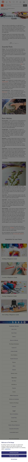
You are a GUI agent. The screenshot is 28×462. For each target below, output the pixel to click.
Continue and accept (14, 452)
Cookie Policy (7, 449)
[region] (14, 451)
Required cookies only (14, 455)
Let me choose (14, 459)
